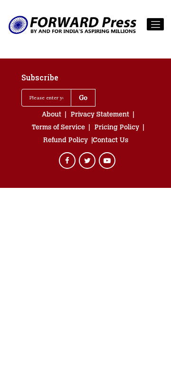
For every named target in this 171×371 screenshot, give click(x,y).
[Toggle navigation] (155, 24)
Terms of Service (58, 128)
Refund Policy (65, 140)
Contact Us (110, 140)
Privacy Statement (100, 115)
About (51, 115)
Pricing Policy (117, 128)
